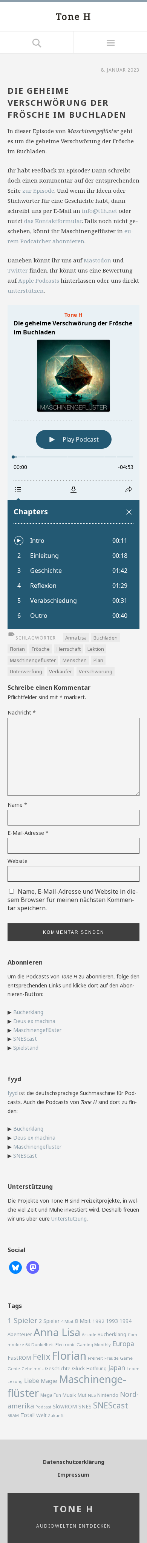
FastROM (19, 1357)
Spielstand (25, 1047)
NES (92, 1395)
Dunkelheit (42, 1344)
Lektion (95, 649)
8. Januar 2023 (120, 70)
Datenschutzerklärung (73, 1461)
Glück (78, 1368)
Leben (133, 1368)
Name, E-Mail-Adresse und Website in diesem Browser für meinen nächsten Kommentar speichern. (73, 899)
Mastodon (97, 260)
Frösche (41, 649)
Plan (98, 660)
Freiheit (95, 1358)
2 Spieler (49, 1320)
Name (17, 804)
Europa (123, 1343)
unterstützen (26, 290)
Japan (116, 1367)
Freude (111, 1358)
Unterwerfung (26, 671)
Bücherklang (28, 1012)
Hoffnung (96, 1368)
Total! (27, 1415)
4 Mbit (67, 1321)
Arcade (89, 1334)
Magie (49, 1380)
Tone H (73, 16)
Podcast (43, 1407)
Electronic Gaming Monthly (83, 1344)
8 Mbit (83, 1320)
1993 (112, 1320)
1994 (125, 1320)
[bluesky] (15, 1266)
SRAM (13, 1415)
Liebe (31, 1381)
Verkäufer (60, 671)
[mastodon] (32, 1266)
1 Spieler (22, 1320)
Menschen (75, 660)
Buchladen (105, 637)
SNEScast (25, 1038)
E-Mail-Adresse (28, 832)
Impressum (73, 1474)
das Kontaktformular (53, 221)
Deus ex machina (34, 1021)
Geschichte (57, 1368)
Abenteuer (20, 1334)
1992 (98, 1321)
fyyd (13, 1093)
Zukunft (56, 1415)
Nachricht (22, 712)
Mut (82, 1395)
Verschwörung (95, 671)
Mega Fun (50, 1395)
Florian (17, 649)
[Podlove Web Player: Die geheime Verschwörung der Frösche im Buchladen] (73, 467)
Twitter (18, 270)
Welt (41, 1415)
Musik (69, 1395)
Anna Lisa (76, 637)
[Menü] (110, 42)
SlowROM (65, 1406)
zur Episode (38, 190)
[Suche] (37, 42)
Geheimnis (32, 1368)
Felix (41, 1356)
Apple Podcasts (38, 280)
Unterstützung (69, 1218)
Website (18, 860)
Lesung (15, 1381)
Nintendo (107, 1395)
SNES (85, 1406)
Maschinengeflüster (33, 660)
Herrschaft (69, 649)
